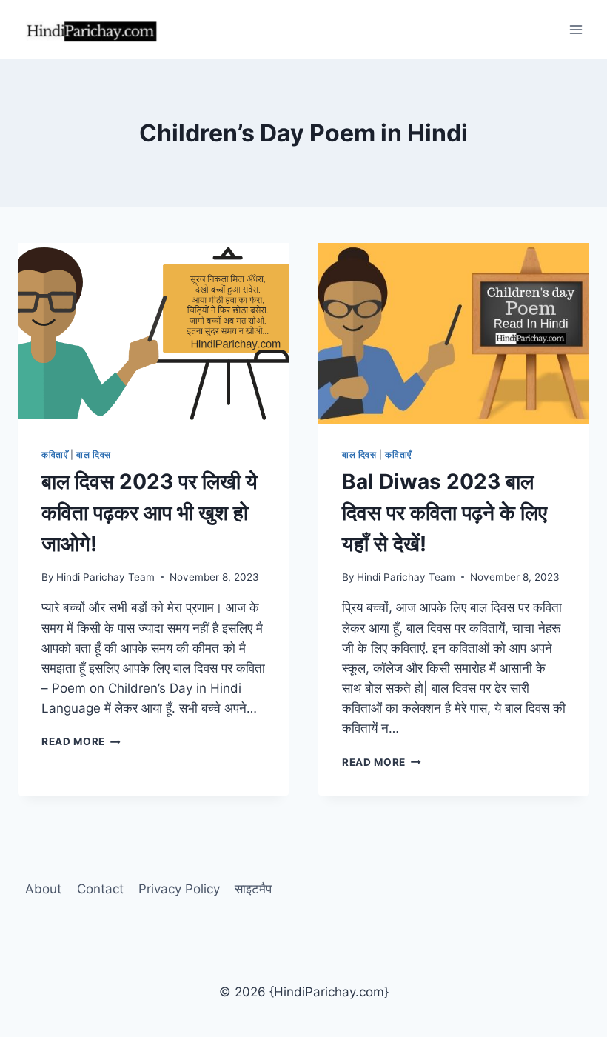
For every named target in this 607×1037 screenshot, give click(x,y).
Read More (81, 741)
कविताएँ (54, 454)
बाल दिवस (93, 454)
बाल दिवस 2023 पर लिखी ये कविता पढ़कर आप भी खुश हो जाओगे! (149, 512)
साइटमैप (253, 888)
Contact (100, 888)
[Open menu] (575, 29)
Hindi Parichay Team (105, 577)
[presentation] (153, 333)
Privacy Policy (179, 888)
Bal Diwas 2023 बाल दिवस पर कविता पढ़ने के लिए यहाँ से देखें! (444, 512)
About (43, 888)
